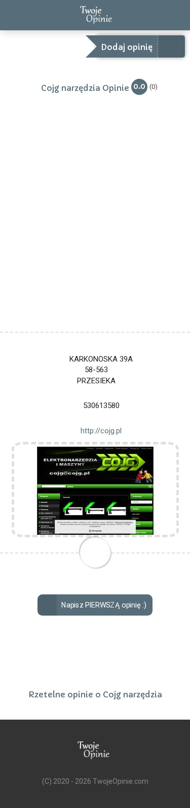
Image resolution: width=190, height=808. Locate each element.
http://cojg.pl (101, 430)
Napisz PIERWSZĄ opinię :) (103, 605)
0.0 (139, 86)
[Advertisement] (95, 232)
